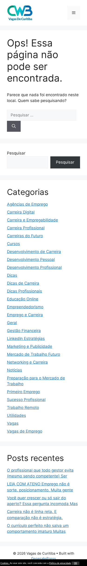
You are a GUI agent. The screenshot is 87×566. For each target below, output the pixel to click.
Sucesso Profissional (26, 399)
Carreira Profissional (26, 228)
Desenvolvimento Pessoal (31, 259)
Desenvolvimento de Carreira (34, 251)
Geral (12, 322)
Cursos (13, 243)
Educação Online (22, 299)
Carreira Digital (21, 212)
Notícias (14, 370)
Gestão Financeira (24, 330)
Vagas (13, 423)
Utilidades (16, 415)
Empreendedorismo (25, 307)
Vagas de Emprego (24, 431)
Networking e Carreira (27, 362)
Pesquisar (16, 153)
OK (75, 563)
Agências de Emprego (27, 204)
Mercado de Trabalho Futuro (33, 354)
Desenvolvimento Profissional (34, 267)
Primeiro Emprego (23, 391)
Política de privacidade (60, 563)
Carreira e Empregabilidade (32, 220)
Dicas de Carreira (23, 283)
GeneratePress (43, 558)
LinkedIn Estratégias (26, 338)
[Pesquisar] (14, 126)
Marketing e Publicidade (29, 346)
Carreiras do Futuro (25, 236)
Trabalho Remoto (23, 407)
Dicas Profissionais (24, 291)
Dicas (12, 275)
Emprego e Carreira (25, 315)
